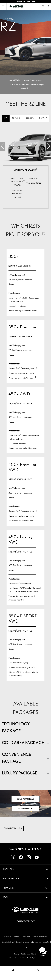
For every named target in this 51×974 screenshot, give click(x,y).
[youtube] (36, 857)
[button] (48, 146)
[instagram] (29, 857)
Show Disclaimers (13, 828)
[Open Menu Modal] (3, 6)
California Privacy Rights (40, 936)
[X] (13, 857)
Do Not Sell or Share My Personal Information (15, 942)
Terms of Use (25, 948)
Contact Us (7, 936)
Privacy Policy (26, 936)
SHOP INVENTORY (25, 808)
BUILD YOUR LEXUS (25, 799)
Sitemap (16, 936)
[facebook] (21, 857)
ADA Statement (36, 942)
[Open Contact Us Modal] (48, 6)
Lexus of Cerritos (32, 954)
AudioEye (46, 942)
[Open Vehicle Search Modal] (13, 970)
